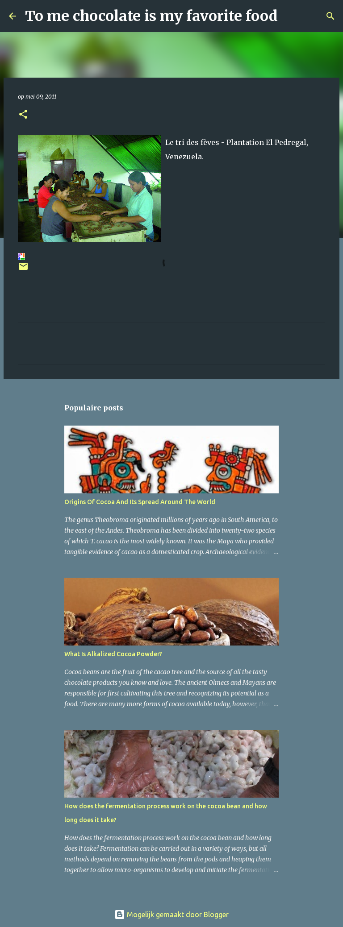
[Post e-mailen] (23, 270)
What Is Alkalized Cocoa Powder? (113, 654)
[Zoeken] (290, 16)
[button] (23, 115)
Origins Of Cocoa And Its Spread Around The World (139, 501)
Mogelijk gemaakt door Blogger (177, 914)
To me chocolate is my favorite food (151, 16)
